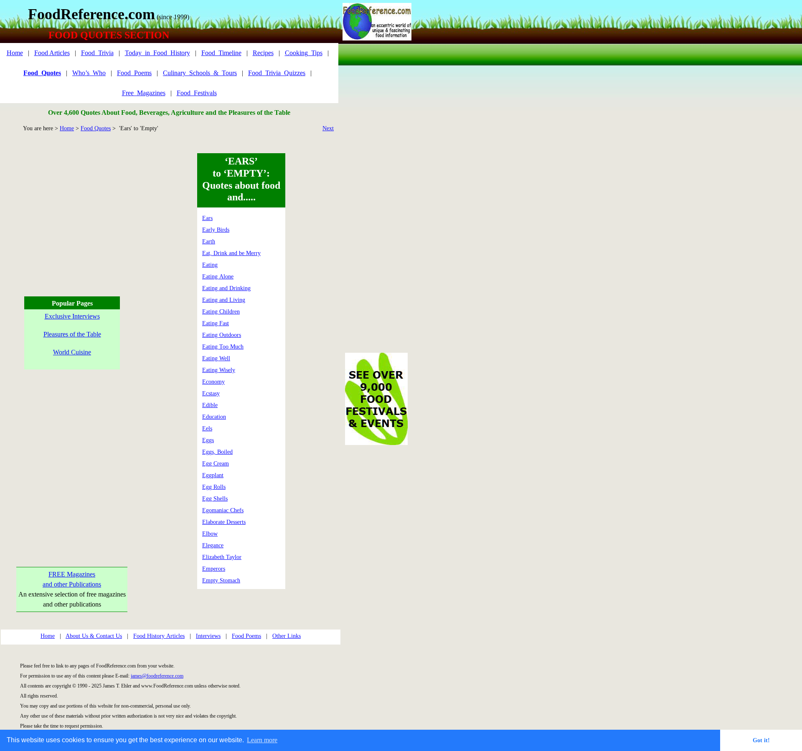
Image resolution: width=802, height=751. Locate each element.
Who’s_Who (89, 72)
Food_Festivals (197, 92)
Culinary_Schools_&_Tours (200, 72)
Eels (207, 428)
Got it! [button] (761, 740)
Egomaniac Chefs (223, 510)
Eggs (208, 440)
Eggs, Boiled (217, 452)
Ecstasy (211, 393)
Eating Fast (215, 323)
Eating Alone (217, 276)
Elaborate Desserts (224, 522)
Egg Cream (215, 463)
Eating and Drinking (226, 288)
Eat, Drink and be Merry (231, 253)
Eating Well (216, 358)
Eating (210, 265)
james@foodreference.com (157, 676)
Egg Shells (215, 499)
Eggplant (212, 475)
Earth (208, 241)
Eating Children (221, 311)
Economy (213, 382)
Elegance (212, 545)
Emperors (213, 569)
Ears (207, 218)
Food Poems (246, 636)
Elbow (210, 534)
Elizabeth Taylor (221, 557)
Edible (210, 405)
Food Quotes (96, 128)
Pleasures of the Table (72, 334)
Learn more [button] (262, 739)
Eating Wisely (218, 370)
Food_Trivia (97, 52)
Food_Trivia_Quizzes (276, 72)
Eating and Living (223, 300)
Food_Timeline (221, 52)
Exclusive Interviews (72, 316)
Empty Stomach (221, 580)
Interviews (208, 636)
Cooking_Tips (303, 52)
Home (15, 52)
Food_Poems (134, 72)
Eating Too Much (223, 347)
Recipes (263, 52)
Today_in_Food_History (157, 52)
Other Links (286, 636)
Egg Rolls (214, 487)
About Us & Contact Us (94, 636)
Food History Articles (159, 636)
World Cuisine (72, 352)
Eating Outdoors (221, 335)
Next (328, 128)
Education (214, 417)
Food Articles (52, 52)
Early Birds (215, 230)
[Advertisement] (71, 211)
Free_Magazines (143, 92)
